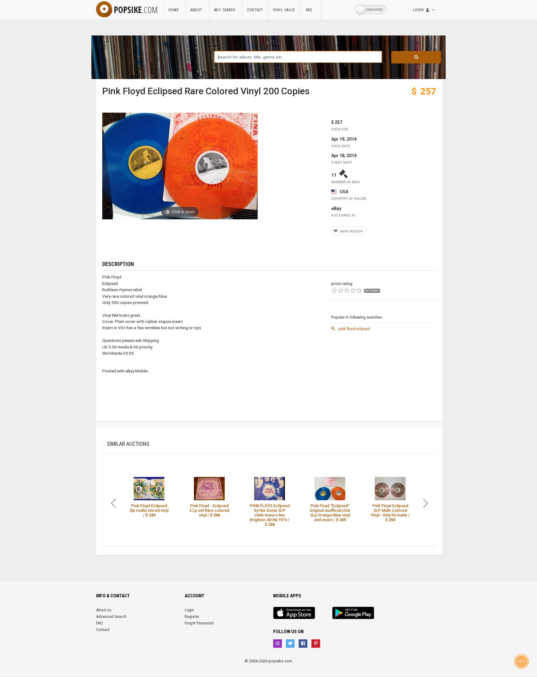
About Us (104, 610)
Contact (255, 10)
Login (189, 610)
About (197, 10)
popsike (136, 10)
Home (174, 10)
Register (192, 616)
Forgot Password (199, 623)
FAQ (310, 10)
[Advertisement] (383, 377)
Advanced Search (111, 616)
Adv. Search (226, 10)
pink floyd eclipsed (353, 328)
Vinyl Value (284, 10)
